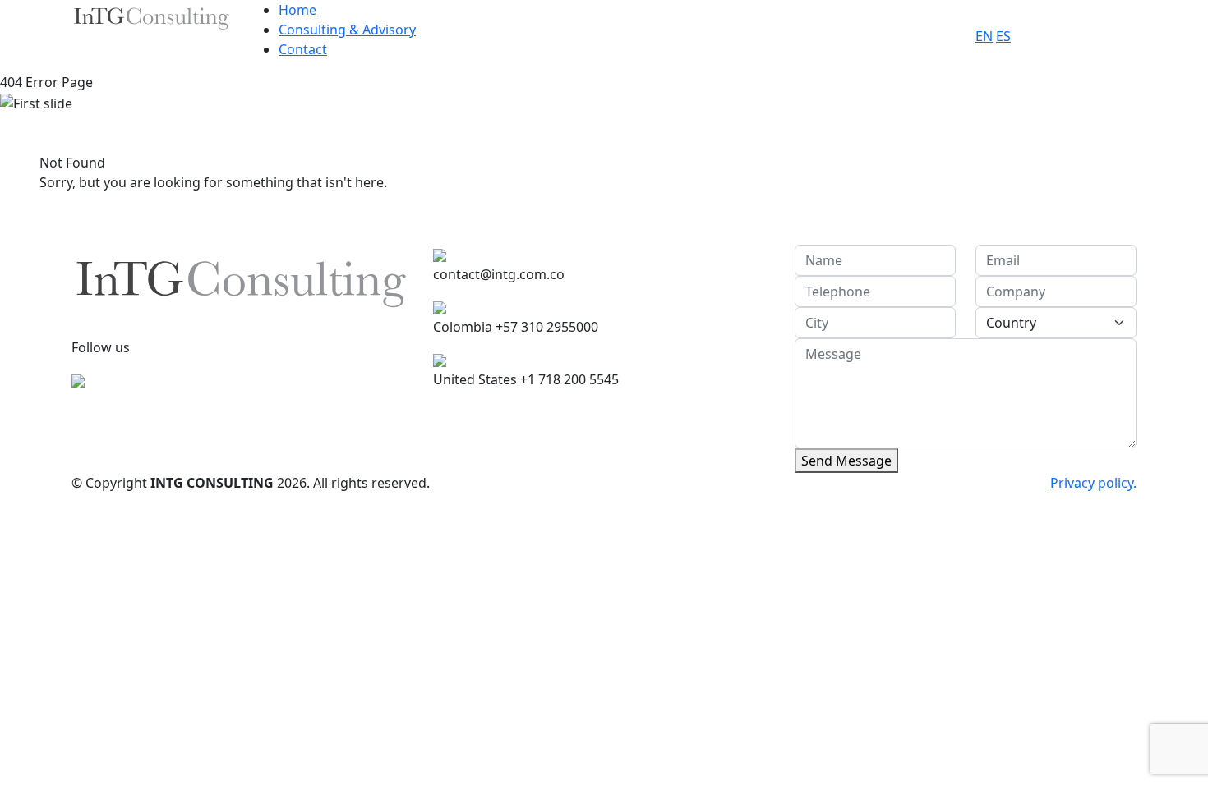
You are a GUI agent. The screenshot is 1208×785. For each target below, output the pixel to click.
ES (1003, 36)
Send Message (846, 461)
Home (297, 10)
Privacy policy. (1093, 483)
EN (984, 36)
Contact (303, 49)
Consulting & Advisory (347, 30)
